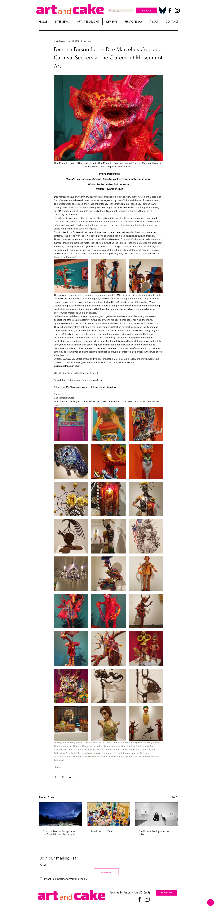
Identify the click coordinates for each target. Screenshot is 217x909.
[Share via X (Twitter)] (62, 777)
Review (57, 767)
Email (43, 865)
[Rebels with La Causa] (108, 814)
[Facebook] (170, 10)
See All (175, 797)
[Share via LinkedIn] (69, 777)
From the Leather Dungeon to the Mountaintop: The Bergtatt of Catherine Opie (60, 833)
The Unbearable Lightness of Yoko (154, 833)
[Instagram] (177, 10)
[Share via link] (77, 777)
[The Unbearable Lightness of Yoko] (156, 814)
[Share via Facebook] (55, 777)
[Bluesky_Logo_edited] (162, 10)
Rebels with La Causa (102, 831)
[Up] (210, 902)
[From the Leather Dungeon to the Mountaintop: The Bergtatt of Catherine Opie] (60, 814)
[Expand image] (71, 276)
